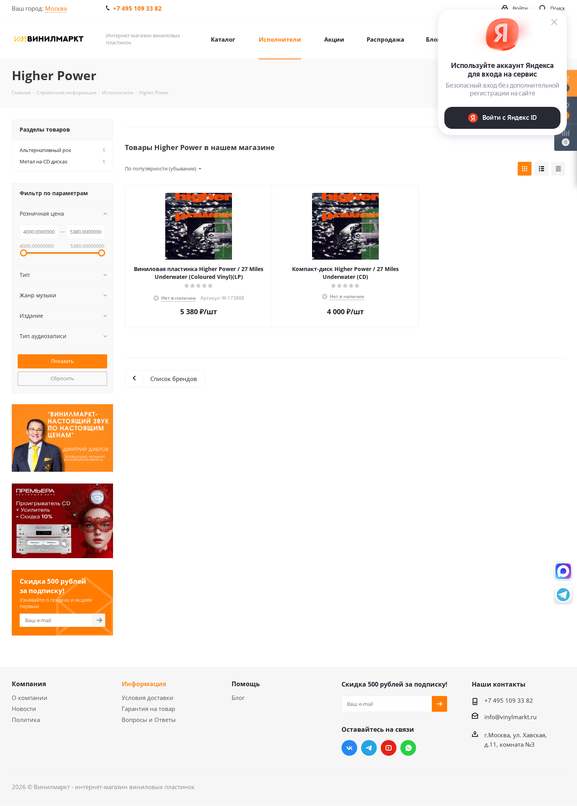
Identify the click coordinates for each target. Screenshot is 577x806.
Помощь (246, 684)
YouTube (388, 748)
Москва (56, 8)
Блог (238, 698)
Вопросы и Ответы (149, 720)
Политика (26, 720)
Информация (144, 684)
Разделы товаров (45, 129)
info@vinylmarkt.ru (510, 717)
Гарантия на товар (148, 709)
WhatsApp (408, 748)
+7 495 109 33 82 (137, 8)
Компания (29, 684)
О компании (29, 698)
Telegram (369, 748)
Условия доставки (147, 698)
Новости (24, 709)
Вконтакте (349, 748)
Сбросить (62, 378)
